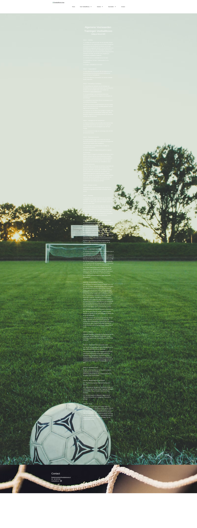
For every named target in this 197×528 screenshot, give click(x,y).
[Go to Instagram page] (61, 481)
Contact (123, 6)
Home (73, 6)
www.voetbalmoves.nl (96, 91)
